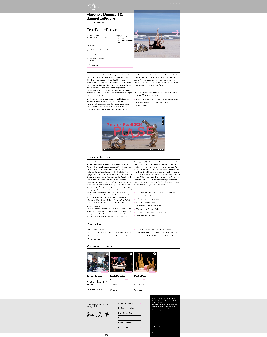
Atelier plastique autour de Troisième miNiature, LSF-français (97, 282)
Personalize (156, 333)
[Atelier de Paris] (94, 6)
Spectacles (137, 6)
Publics (147, 6)
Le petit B (138, 280)
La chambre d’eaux (117, 280)
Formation (156, 6)
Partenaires (177, 6)
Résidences (166, 6)
